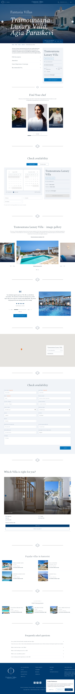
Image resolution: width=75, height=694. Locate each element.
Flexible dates (43, 164)
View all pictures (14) (37, 266)
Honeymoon (39, 603)
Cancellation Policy (39, 687)
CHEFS (51, 669)
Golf (33, 603)
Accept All (68, 689)
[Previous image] (2, 22)
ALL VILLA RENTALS (25, 667)
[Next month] (37, 172)
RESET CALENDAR (38, 192)
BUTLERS (52, 667)
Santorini (23, 44)
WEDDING (37, 674)
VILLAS (22, 669)
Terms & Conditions (24, 687)
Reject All (51, 689)
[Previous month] (9, 172)
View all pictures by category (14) (37, 236)
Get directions (50, 353)
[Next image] (72, 22)
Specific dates (32, 164)
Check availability (52, 79)
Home (13, 44)
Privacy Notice (32, 687)
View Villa (37, 525)
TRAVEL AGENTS (38, 667)
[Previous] (34, 134)
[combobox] (63, 2)
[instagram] (35, 683)
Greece (19, 44)
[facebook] (37, 683)
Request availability (20, 315)
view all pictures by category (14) (49, 41)
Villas (16, 44)
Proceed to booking (57, 195)
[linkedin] (40, 683)
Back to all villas (49, 58)
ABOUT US (23, 676)
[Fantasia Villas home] (2, 2)
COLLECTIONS (24, 674)
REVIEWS (37, 671)
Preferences (60, 689)
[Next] (41, 134)
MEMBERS (37, 669)
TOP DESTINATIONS (54, 671)
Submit (65, 448)
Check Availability (37, 528)
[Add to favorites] (60, 350)
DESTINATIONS (24, 671)
